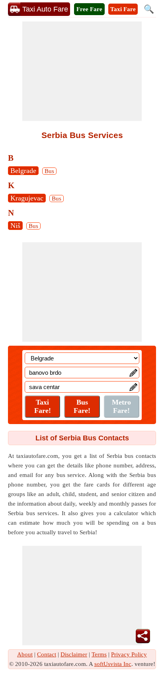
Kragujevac (26, 198)
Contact (46, 654)
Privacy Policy (129, 654)
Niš (15, 226)
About (25, 654)
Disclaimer (74, 654)
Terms (99, 654)
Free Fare (89, 9)
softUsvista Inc (112, 664)
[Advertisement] (82, 71)
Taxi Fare (123, 9)
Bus (49, 171)
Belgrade (23, 171)
